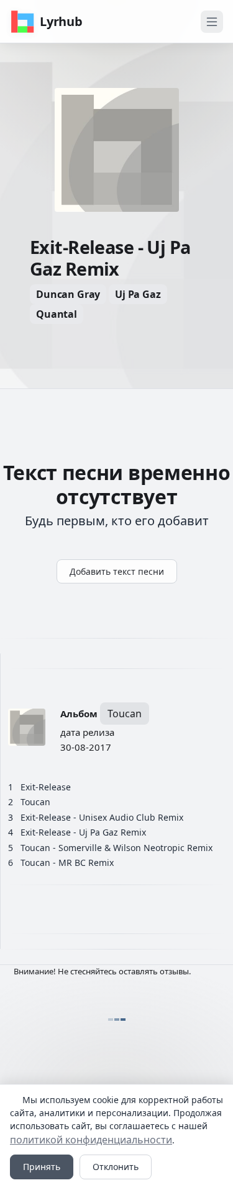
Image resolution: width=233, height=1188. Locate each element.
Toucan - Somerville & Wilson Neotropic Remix (116, 848)
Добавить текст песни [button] (117, 571)
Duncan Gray (68, 294)
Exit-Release (46, 787)
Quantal (56, 314)
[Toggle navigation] (212, 22)
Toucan (124, 713)
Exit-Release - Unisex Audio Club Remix (102, 817)
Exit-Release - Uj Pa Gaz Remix (83, 832)
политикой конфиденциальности (91, 1140)
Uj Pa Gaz (138, 294)
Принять (41, 1167)
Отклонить (116, 1167)
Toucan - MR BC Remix (67, 862)
